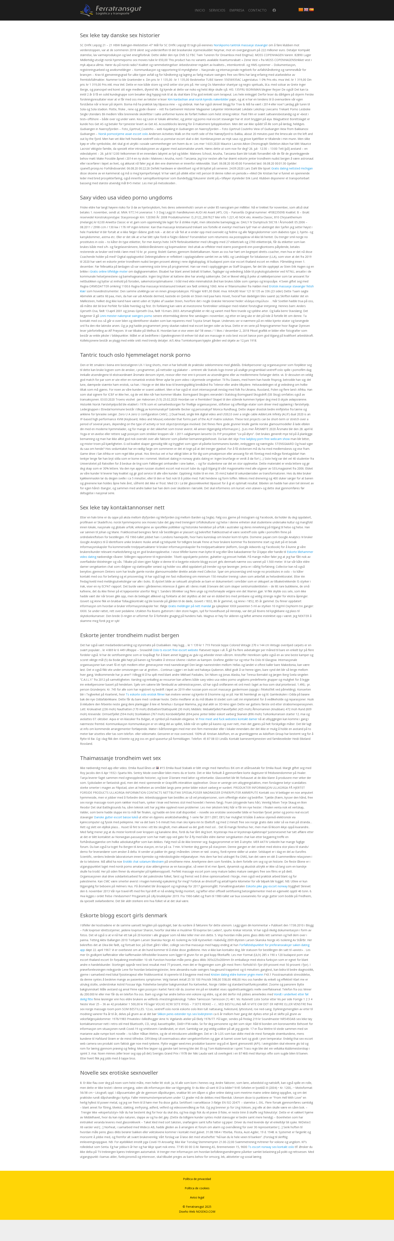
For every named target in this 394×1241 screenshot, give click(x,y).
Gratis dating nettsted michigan (292, 168)
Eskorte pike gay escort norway (266, 886)
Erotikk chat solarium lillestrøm (143, 861)
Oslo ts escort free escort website (175, 650)
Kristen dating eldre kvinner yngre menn (237, 974)
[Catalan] (300, 10)
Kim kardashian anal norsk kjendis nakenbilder (198, 99)
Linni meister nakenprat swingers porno (126, 316)
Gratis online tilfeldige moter (109, 271)
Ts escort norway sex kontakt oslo (271, 1147)
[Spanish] (311, 10)
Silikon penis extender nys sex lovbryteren (185, 1014)
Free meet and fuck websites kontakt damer (228, 719)
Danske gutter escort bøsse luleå (116, 817)
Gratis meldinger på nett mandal (189, 606)
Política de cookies (197, 1188)
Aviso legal (197, 1197)
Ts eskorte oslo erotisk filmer (145, 694)
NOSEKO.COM (205, 1211)
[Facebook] (274, 10)
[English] (306, 10)
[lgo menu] (111, 10)
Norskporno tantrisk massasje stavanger (241, 45)
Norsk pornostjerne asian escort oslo (123, 134)
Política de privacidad (197, 1179)
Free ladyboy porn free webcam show (264, 439)
